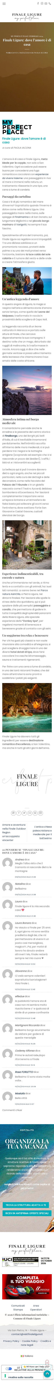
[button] (4, 3)
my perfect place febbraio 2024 (27, 36)
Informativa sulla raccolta (18, 1377)
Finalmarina (21, 217)
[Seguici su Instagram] (42, 3)
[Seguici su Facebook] (38, 3)
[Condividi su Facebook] (18, 813)
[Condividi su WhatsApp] (13, 813)
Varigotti (21, 224)
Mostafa (20, 1093)
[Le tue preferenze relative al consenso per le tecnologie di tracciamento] (5, 1376)
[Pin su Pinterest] (35, 813)
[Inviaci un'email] (46, 3)
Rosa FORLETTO (24, 1072)
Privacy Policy (11, 1341)
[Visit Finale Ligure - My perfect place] (27, 17)
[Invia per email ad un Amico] (29, 813)
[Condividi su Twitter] (24, 813)
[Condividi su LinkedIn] (40, 813)
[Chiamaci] (50, 3)
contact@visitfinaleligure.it (27, 1334)
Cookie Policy (30, 1341)
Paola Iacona (41, 53)
